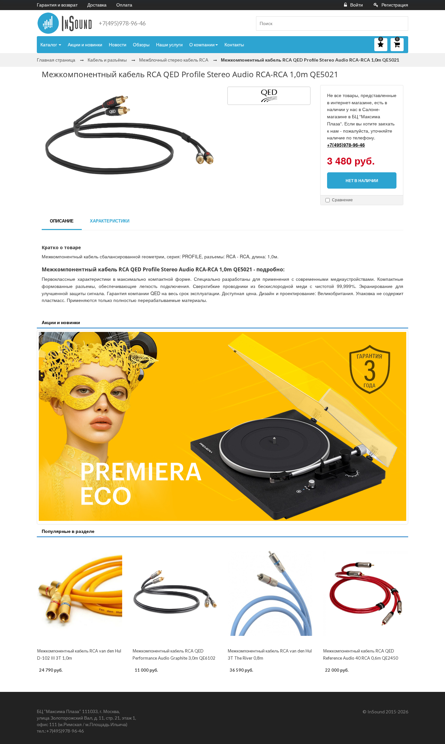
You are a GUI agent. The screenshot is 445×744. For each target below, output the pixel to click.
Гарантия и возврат (57, 4)
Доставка (97, 4)
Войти (356, 4)
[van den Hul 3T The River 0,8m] (270, 593)
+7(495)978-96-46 (122, 23)
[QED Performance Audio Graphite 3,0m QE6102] (175, 593)
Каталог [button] (49, 44)
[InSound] (64, 23)
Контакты (234, 44)
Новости (117, 44)
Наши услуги (169, 44)
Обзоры (141, 44)
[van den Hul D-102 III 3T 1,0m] (79, 593)
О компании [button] (202, 44)
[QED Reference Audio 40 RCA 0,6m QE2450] (365, 593)
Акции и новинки (85, 44)
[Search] (401, 23)
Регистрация (394, 4)
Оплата (124, 4)
